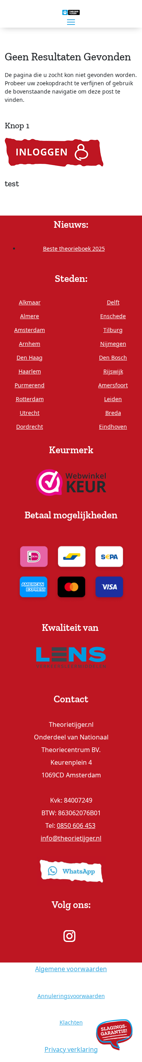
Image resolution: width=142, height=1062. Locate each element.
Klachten (71, 1022)
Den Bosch (113, 357)
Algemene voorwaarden (71, 968)
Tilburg (113, 330)
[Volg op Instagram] (69, 936)
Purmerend (30, 385)
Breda (113, 413)
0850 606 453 (76, 825)
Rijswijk (113, 371)
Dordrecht (29, 426)
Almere (29, 316)
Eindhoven (113, 426)
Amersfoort (113, 385)
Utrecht (29, 413)
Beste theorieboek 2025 (74, 248)
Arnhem (29, 343)
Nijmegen (113, 343)
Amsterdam (29, 330)
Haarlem (30, 371)
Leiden (113, 399)
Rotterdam (30, 399)
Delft (113, 302)
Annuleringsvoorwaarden (71, 996)
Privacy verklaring (71, 1049)
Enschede (113, 316)
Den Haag (30, 357)
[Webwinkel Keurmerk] (71, 482)
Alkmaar (30, 302)
